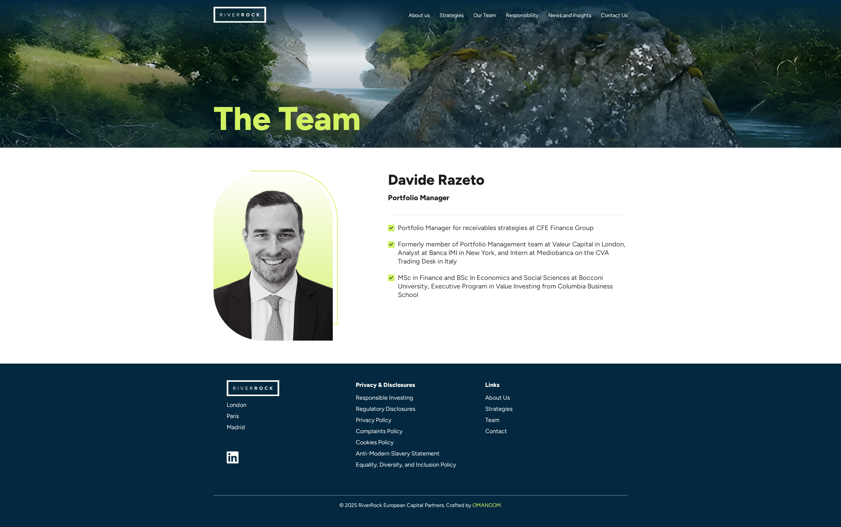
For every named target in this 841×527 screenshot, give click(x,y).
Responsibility (522, 15)
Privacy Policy (373, 420)
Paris (233, 416)
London (236, 405)
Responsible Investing (384, 397)
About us (419, 15)
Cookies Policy (375, 442)
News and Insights (569, 15)
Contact (496, 431)
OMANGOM (486, 505)
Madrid (236, 427)
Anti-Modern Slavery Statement (398, 453)
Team (492, 420)
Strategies (452, 15)
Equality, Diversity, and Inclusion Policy (406, 464)
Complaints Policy (379, 431)
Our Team (484, 15)
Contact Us (614, 15)
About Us (497, 397)
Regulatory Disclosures (385, 408)
